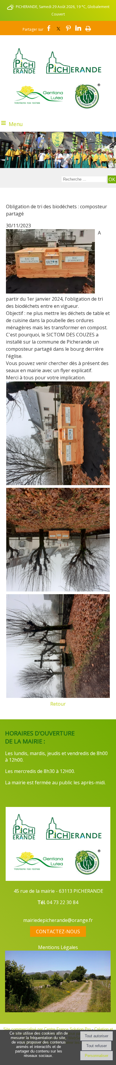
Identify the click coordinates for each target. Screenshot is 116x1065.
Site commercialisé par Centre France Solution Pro (47, 1029)
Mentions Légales (58, 947)
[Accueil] (58, 56)
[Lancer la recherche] (112, 179)
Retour (58, 704)
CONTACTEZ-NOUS (58, 931)
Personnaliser (96, 1055)
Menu (16, 124)
